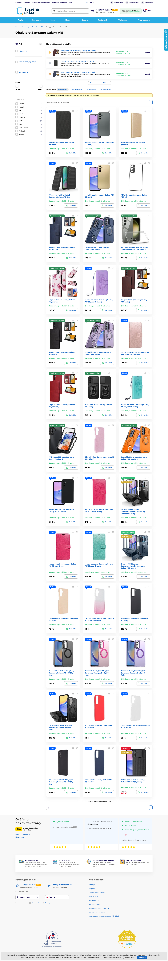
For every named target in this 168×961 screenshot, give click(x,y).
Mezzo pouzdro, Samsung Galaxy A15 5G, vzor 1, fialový (99, 301)
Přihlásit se (149, 2)
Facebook (35, 903)
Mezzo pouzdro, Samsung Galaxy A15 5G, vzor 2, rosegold (135, 353)
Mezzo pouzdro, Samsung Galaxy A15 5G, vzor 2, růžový (63, 565)
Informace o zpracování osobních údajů (104, 916)
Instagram (49, 903)
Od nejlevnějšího (76, 89)
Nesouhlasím (129, 957)
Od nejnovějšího (105, 89)
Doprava (27, 2)
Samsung (25, 27)
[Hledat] (54, 11)
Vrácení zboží (94, 900)
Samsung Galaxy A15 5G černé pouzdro (77, 61)
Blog (70, 2)
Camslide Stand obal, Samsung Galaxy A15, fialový (98, 353)
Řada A (34, 27)
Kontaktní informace (59, 2)
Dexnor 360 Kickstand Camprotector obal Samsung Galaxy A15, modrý (133, 566)
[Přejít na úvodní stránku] (27, 11)
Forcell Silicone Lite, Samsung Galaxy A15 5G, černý (61, 510)
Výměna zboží (94, 904)
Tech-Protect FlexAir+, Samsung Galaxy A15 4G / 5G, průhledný (134, 248)
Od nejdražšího (91, 89)
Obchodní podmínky (97, 892)
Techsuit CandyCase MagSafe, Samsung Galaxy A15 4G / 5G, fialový (133, 673)
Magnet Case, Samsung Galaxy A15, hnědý (78, 51)
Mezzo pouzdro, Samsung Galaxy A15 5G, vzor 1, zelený (135, 406)
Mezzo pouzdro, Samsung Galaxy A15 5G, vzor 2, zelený (99, 565)
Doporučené (62, 89)
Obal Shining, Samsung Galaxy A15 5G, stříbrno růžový (99, 619)
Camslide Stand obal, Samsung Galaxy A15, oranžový (134, 458)
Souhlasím (142, 957)
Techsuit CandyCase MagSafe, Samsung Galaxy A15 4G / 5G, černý (61, 673)
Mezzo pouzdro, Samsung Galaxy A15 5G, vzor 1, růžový (99, 510)
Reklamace (93, 896)
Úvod (17, 27)
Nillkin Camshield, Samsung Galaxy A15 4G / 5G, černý (133, 781)
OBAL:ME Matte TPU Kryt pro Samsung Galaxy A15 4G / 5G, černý (61, 782)
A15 (41, 27)
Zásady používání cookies (99, 908)
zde (120, 957)
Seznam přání (134, 2)
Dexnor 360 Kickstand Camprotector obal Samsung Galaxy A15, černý (133, 511)
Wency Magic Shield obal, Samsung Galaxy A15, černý (60, 196)
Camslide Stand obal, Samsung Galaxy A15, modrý (98, 248)
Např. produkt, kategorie (66, 11)
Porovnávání (118, 2)
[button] (99, 83)
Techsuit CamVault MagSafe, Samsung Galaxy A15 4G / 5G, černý (61, 727)
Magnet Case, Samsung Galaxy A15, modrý (78, 72)
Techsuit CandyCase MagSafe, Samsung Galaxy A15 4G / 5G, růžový (97, 673)
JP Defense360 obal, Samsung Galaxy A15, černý (61, 458)
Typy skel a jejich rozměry (41, 2)
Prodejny (18, 2)
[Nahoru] (48, 808)
